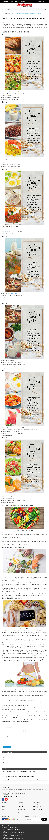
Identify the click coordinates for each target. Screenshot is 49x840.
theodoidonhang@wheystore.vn (10, 796)
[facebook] (3, 799)
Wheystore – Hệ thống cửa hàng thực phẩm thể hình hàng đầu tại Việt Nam (18, 776)
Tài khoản (41, 1)
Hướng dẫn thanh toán (38, 806)
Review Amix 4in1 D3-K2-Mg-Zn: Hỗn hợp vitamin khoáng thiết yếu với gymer (18, 771)
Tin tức (4, 762)
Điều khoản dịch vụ (37, 809)
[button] (45, 9)
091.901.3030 (7, 827)
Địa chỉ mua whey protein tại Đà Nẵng (10, 774)
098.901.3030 (14, 827)
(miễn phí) (8, 1)
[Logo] (24, 5)
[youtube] (6, 799)
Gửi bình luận (7, 746)
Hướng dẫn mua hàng (38, 804)
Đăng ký (44, 819)
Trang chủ (5, 754)
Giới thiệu (5, 757)
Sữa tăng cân (20, 804)
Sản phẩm (5, 759)
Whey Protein (20, 806)
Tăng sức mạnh (20, 808)
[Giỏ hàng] (46, 1)
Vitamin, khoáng (21, 809)
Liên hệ (4, 764)
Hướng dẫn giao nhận (38, 808)
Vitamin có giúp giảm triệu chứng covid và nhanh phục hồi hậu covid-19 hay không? (20, 779)
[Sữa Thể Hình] (3, 819)
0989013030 (5, 794)
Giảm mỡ (19, 812)
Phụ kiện (19, 810)
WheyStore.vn (16, 825)
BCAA (18, 814)
